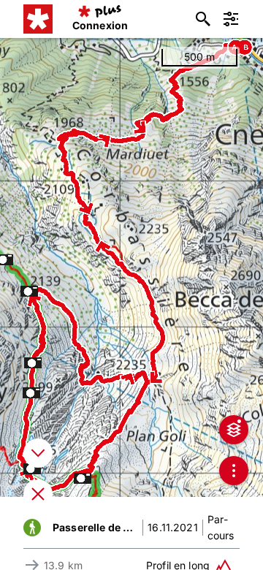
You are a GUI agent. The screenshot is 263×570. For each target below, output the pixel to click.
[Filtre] (231, 19)
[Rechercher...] (203, 19)
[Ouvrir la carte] (38, 494)
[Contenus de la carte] (233, 429)
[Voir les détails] (38, 453)
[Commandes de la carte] (233, 470)
